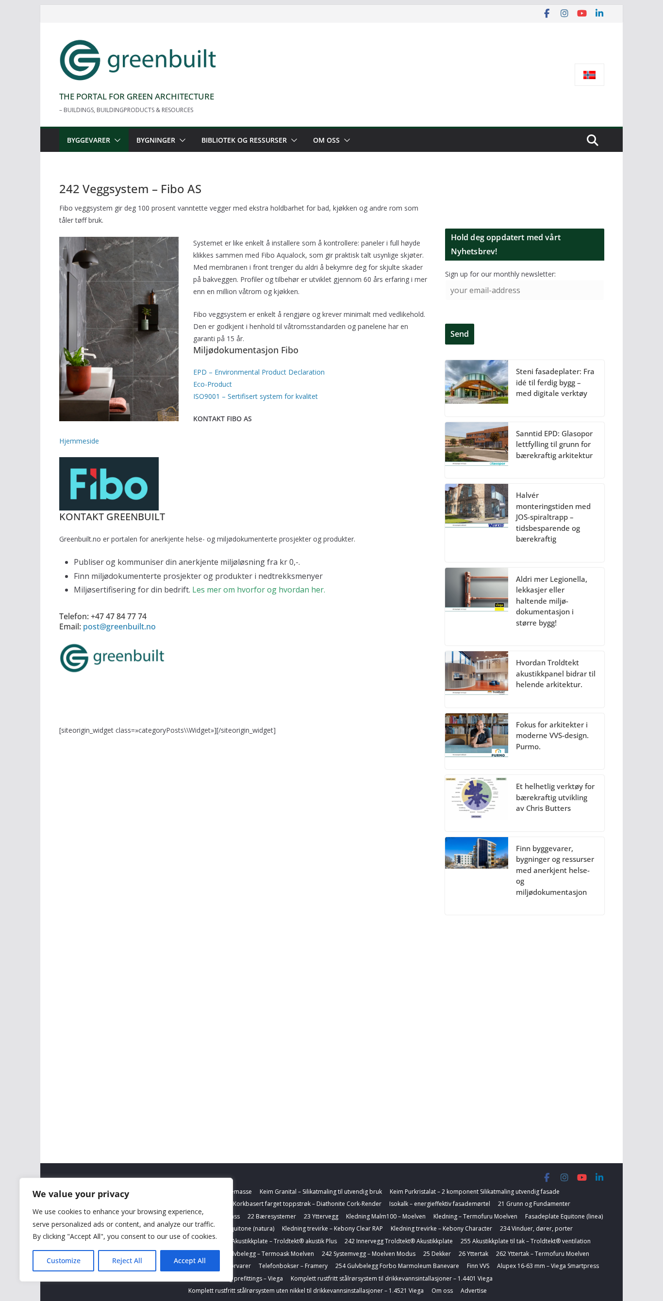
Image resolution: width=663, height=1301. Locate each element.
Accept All (190, 1260)
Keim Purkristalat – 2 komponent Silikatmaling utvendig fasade (475, 1191)
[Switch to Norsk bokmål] (589, 75)
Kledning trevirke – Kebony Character (441, 1228)
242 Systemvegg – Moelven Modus (368, 1254)
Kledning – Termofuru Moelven (475, 1216)
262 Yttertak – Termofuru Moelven (542, 1254)
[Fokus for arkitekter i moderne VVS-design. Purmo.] (476, 741)
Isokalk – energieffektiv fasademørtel (439, 1204)
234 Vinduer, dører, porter (536, 1228)
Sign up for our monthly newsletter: (500, 274)
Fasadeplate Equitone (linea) (564, 1216)
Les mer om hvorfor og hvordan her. (258, 589)
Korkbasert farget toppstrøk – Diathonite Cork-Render (307, 1204)
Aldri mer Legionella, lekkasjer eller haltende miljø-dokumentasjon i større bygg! (551, 600)
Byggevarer (88, 140)
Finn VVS (478, 1266)
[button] (115, 140)
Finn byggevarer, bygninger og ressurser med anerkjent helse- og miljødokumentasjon (555, 870)
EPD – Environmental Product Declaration (259, 372)
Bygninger (155, 140)
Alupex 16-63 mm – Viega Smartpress (548, 1266)
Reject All (127, 1260)
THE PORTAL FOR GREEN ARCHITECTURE (136, 96)
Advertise (474, 1290)
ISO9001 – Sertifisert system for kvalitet (255, 396)
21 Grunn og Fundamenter (534, 1204)
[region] (126, 1230)
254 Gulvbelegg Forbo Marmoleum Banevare (397, 1266)
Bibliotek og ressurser (244, 140)
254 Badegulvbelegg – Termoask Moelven (256, 1254)
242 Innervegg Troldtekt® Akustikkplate (399, 1241)
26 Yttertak (473, 1254)
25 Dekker (437, 1254)
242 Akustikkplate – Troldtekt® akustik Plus (278, 1241)
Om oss (326, 140)
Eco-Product (213, 384)
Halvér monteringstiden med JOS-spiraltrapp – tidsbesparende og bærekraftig (553, 516)
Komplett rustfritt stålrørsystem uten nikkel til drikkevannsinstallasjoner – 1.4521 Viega (306, 1290)
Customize (64, 1260)
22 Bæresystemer (272, 1216)
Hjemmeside (79, 440)
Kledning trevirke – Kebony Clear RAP (332, 1228)
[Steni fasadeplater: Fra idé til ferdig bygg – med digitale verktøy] (476, 388)
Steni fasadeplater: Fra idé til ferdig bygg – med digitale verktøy (555, 382)
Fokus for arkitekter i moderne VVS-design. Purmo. (552, 735)
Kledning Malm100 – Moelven (386, 1216)
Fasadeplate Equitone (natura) (233, 1228)
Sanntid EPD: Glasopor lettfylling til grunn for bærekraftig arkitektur (554, 444)
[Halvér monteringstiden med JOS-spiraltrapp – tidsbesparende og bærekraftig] (476, 523)
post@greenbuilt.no (118, 626)
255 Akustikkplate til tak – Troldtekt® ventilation (526, 1241)
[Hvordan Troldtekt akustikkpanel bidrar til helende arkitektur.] (476, 679)
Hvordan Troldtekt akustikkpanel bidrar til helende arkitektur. (556, 673)
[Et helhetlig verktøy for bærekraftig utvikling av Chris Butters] (476, 803)
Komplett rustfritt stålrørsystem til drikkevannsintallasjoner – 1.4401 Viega (392, 1278)
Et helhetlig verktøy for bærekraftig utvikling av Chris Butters (555, 797)
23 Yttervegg (321, 1216)
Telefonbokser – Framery (293, 1266)
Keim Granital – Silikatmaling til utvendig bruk (321, 1191)
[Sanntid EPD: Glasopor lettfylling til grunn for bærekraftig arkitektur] (476, 450)
